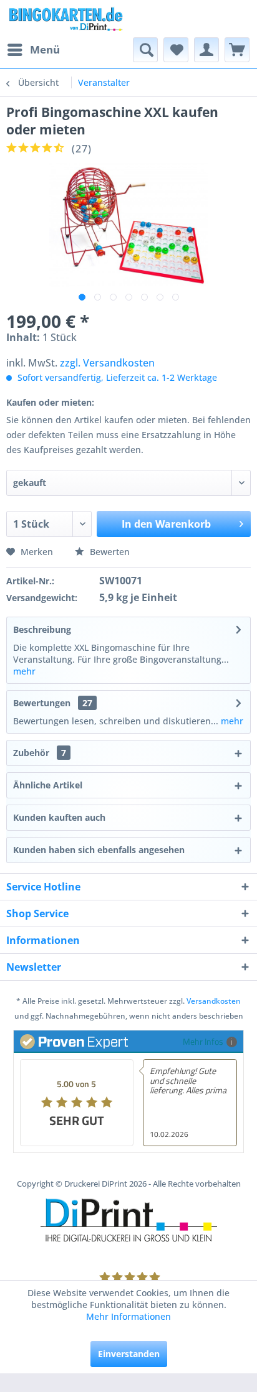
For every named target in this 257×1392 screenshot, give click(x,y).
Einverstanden (129, 1354)
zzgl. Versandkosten (107, 363)
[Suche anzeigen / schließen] (145, 49)
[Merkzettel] (175, 49)
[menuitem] (33, 49)
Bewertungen (41, 703)
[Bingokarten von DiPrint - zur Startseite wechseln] (65, 18)
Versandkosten (214, 1001)
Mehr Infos (203, 1041)
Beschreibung (42, 629)
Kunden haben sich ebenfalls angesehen (99, 850)
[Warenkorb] (237, 49)
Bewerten (108, 552)
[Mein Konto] (206, 49)
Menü (45, 49)
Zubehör (39, 753)
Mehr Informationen (128, 1316)
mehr (24, 671)
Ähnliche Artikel (47, 785)
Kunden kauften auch (59, 817)
